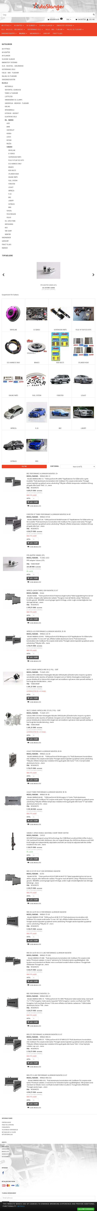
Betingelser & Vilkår (9, 1132)
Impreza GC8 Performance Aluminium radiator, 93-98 (46, 631)
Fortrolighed (6, 1122)
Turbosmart (35, 564)
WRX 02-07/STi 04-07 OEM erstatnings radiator (43, 871)
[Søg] (94, 15)
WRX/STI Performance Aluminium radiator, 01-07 (44, 1034)
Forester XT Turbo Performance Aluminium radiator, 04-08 (49, 514)
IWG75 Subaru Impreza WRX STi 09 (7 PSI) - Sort (44, 710)
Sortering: (54, 466)
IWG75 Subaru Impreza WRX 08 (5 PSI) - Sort (42, 670)
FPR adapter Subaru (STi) (48, 285)
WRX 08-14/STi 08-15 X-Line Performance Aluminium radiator (49, 953)
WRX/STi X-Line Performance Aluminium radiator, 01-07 (47, 1075)
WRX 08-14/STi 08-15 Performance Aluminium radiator (46, 912)
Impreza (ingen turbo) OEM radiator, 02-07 (42, 591)
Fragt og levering (8, 1125)
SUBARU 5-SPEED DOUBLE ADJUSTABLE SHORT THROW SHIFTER (47, 833)
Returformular (7, 1134)
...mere (49, 485)
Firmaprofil (6, 1127)
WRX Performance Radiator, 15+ (38, 994)
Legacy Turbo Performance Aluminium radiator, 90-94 (47, 792)
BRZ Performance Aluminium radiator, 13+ (42, 474)
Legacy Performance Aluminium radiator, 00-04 (44, 751)
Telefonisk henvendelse (10, 1130)
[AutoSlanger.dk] (48, 5)
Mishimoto (35, 488)
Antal (29, 498)
